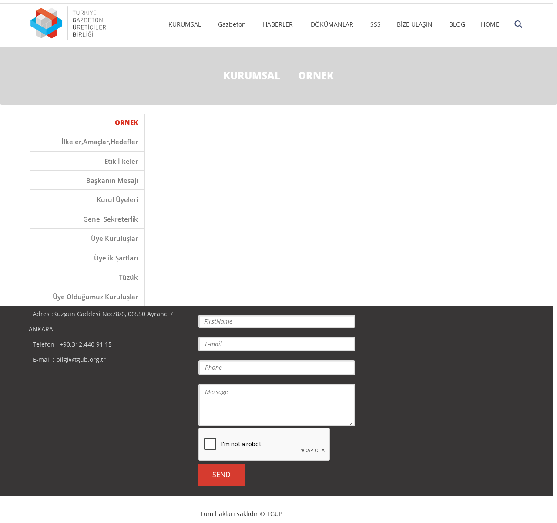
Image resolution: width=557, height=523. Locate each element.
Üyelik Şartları (116, 257)
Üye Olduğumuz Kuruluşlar (95, 296)
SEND (221, 474)
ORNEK (126, 122)
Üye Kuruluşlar (114, 238)
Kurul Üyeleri (117, 199)
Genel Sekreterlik (110, 219)
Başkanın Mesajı (112, 180)
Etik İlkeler (121, 161)
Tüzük (128, 277)
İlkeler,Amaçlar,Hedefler (99, 141)
